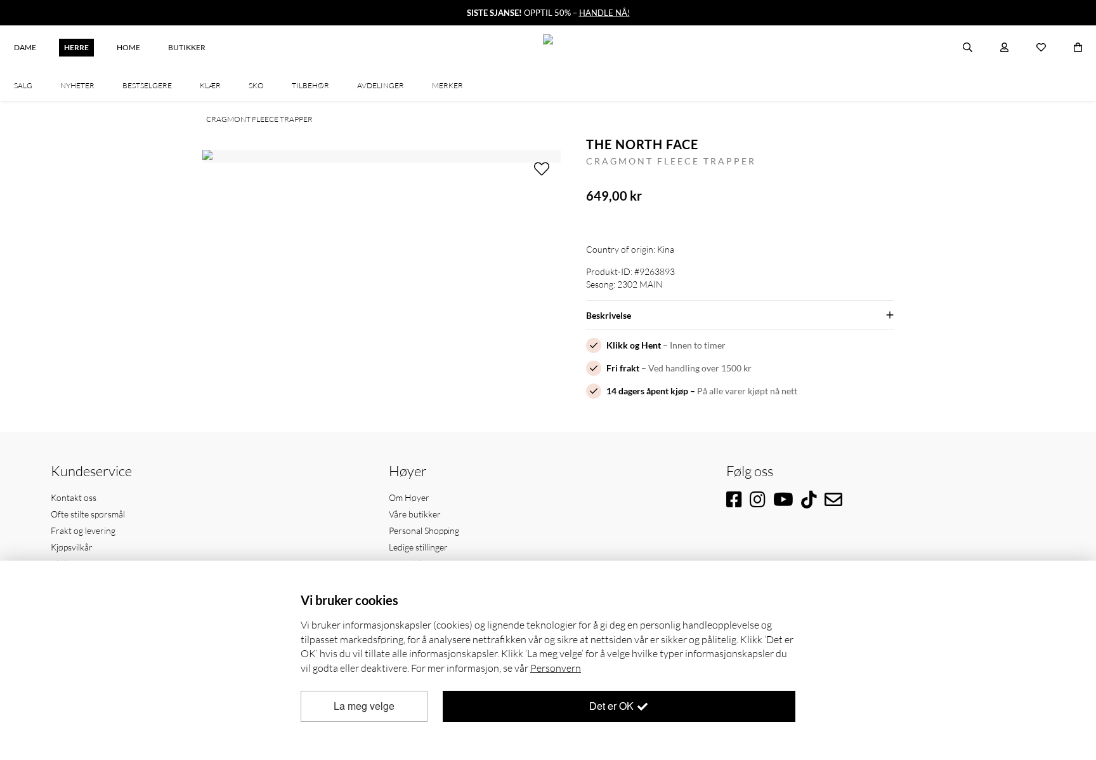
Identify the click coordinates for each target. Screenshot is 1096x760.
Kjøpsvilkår (72, 547)
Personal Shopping (424, 530)
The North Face (642, 144)
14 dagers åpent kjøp (647, 390)
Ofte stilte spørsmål (88, 514)
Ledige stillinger (418, 547)
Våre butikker (415, 514)
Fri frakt (622, 368)
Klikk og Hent (633, 345)
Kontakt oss (73, 497)
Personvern (555, 668)
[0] (1078, 47)
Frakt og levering (83, 530)
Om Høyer (409, 497)
